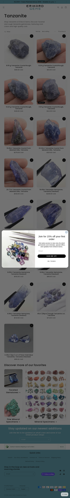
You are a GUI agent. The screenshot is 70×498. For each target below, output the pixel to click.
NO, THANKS (52, 261)
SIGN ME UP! (52, 256)
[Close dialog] (66, 232)
